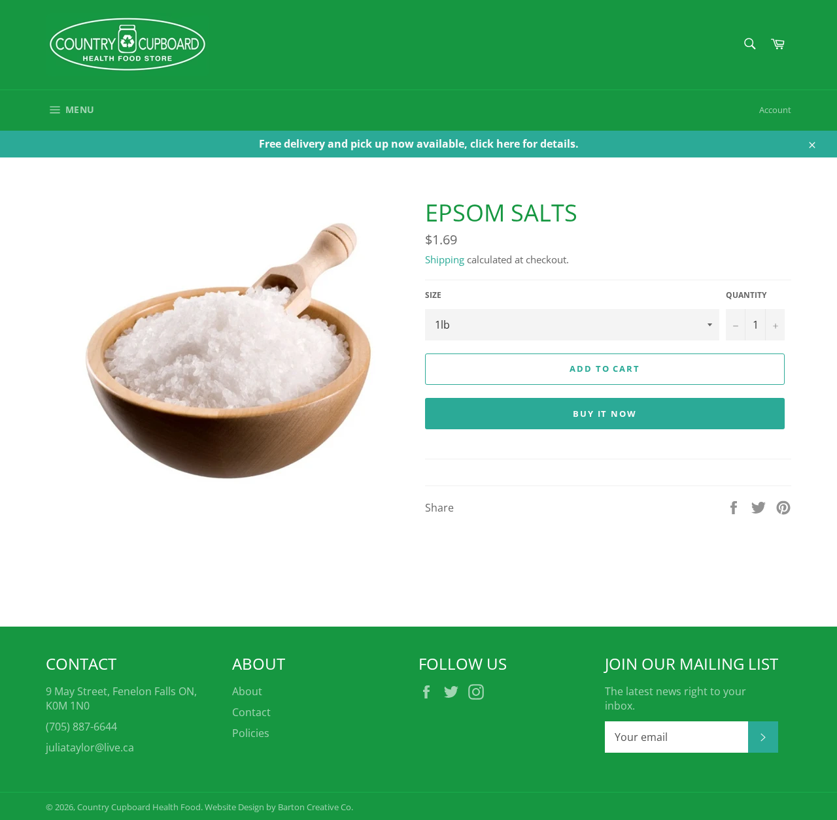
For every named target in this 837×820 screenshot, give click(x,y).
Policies (250, 733)
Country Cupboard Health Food (139, 807)
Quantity (746, 295)
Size (433, 295)
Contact (251, 712)
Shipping (444, 259)
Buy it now (605, 413)
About (247, 691)
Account (775, 110)
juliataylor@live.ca (90, 747)
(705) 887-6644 (81, 726)
